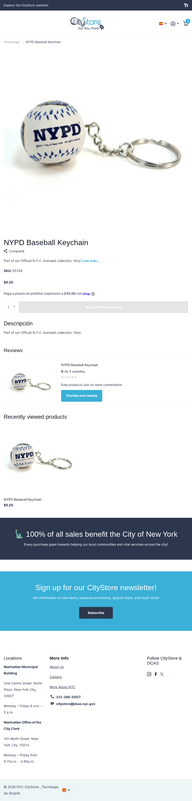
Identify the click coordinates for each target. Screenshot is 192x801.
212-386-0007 (68, 697)
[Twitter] (162, 674)
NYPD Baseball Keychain (22, 499)
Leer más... (91, 261)
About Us (57, 667)
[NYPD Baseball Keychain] (39, 458)
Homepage (12, 42)
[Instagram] (149, 674)
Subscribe (96, 613)
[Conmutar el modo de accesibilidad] (186, 5)
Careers (56, 677)
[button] (15, 303)
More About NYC (62, 687)
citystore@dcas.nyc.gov (75, 704)
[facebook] (156, 674)
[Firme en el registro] (174, 23)
